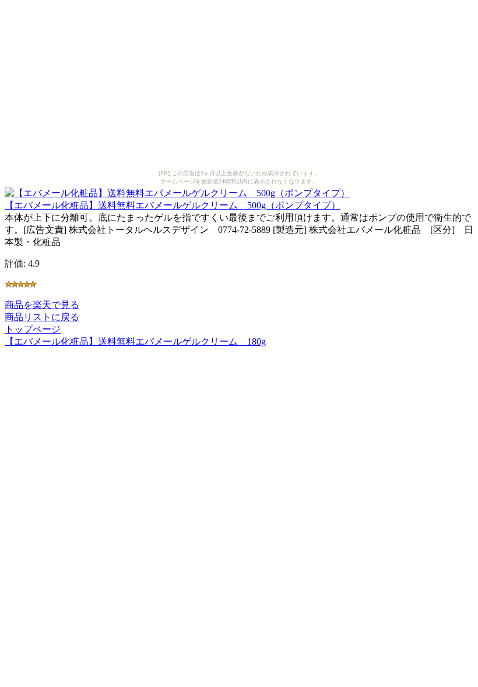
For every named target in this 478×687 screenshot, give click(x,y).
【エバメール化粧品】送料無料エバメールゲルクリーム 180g (135, 341)
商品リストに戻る (42, 317)
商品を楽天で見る (42, 305)
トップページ (33, 329)
